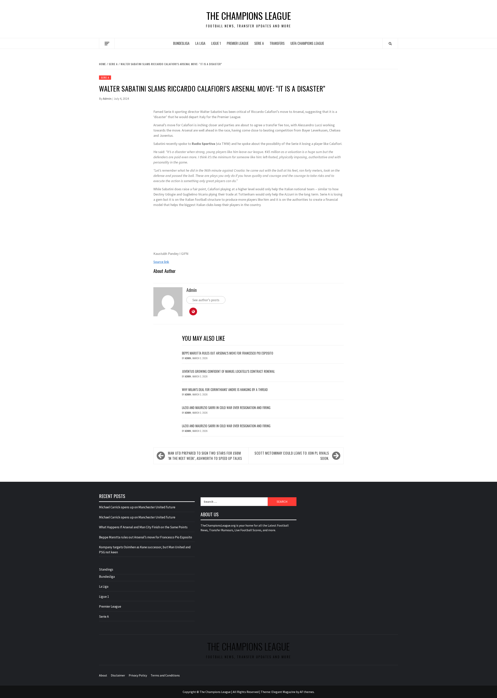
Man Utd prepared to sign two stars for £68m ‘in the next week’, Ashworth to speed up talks (205, 456)
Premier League (237, 43)
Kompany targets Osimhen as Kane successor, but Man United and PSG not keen (145, 549)
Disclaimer (118, 675)
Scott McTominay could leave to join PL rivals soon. (292, 456)
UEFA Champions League (307, 43)
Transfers (277, 43)
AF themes (307, 692)
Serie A (259, 43)
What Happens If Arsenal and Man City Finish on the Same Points (143, 527)
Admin (107, 98)
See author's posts (205, 300)
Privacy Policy (138, 675)
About (103, 675)
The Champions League (248, 16)
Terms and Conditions (165, 675)
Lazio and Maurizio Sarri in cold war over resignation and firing (226, 407)
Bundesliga (181, 43)
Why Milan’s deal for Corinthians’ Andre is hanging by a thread (225, 389)
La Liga (200, 43)
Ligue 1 (216, 43)
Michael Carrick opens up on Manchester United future (137, 507)
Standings (106, 569)
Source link (161, 261)
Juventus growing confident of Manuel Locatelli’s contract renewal (228, 371)
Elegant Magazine (283, 692)
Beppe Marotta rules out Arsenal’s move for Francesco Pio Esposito (227, 353)
